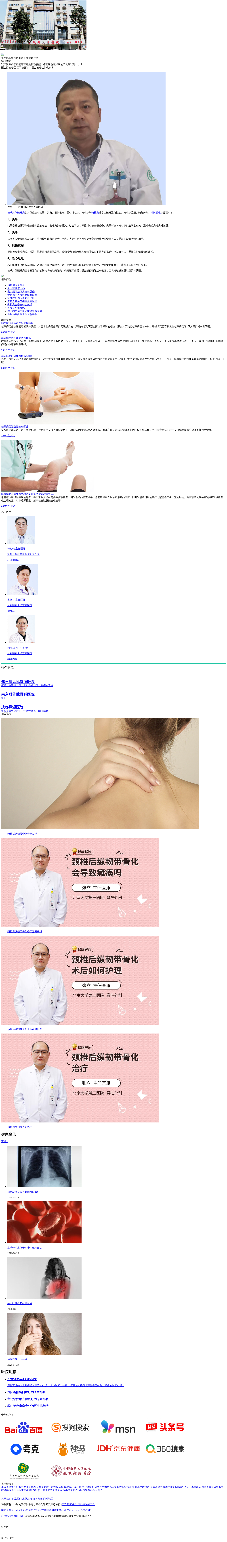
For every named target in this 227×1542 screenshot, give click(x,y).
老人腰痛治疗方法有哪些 (21, 291)
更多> (4, 1141)
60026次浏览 (8, 332)
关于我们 (6, 1498)
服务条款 (38, 1498)
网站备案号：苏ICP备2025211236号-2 (21, 1510)
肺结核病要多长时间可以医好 (23, 1192)
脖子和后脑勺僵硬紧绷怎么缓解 (24, 311)
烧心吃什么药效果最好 (19, 1303)
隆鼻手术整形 (142, 1487)
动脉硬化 (156, 212)
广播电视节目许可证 (12, 1516)
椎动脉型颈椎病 (16, 212)
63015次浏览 (8, 368)
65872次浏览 (8, 506)
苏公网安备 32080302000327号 (78, 1504)
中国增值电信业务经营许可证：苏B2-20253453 (67, 1510)
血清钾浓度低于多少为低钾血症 (24, 1247)
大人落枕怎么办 (16, 288)
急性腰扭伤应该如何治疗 (21, 298)
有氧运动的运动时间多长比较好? (168, 1487)
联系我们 (17, 1498)
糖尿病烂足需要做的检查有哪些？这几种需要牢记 (28, 494)
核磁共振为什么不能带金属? (16, 1490)
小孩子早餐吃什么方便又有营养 (18, 1487)
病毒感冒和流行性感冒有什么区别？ (82, 1490)
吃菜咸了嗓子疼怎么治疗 (77, 1487)
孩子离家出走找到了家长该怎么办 (204, 1487)
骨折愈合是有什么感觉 (19, 304)
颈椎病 (95, 212)
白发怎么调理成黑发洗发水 (47, 1490)
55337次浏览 (8, 435)
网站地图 (48, 1498)
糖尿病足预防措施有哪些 (14, 426)
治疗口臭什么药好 (17, 1359)
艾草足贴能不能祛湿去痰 (50, 1487)
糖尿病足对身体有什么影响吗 (17, 355)
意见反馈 (27, 1498)
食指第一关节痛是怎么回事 (22, 294)
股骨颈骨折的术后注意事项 (22, 314)
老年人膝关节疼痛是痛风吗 (22, 301)
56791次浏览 (8, 350)
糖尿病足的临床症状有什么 (16, 338)
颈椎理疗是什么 (16, 285)
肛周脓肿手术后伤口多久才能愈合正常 (113, 1487)
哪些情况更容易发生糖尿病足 (17, 323)
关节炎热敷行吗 (16, 307)
